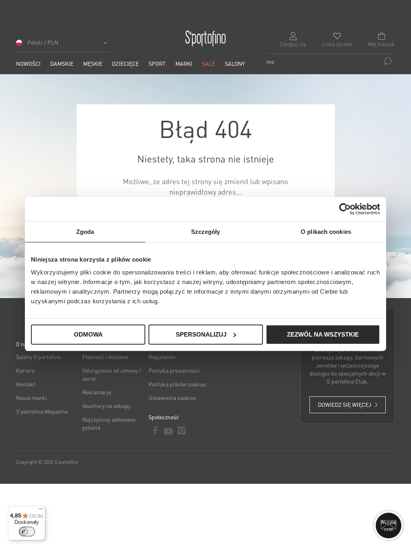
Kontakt (26, 384)
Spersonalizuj (201, 334)
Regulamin (162, 356)
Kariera (25, 370)
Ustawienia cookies (172, 397)
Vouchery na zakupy (106, 405)
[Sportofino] (205, 38)
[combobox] (331, 61)
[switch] (27, 531)
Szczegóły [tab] (205, 231)
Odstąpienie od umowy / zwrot (111, 374)
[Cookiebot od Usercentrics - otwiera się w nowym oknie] (345, 209)
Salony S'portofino (38, 356)
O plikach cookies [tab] (326, 231)
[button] (63, 45)
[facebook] (155, 430)
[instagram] (181, 430)
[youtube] (168, 430)
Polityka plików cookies (177, 384)
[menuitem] (28, 63)
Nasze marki (31, 397)
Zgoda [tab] (85, 231)
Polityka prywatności (174, 370)
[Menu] (40, 511)
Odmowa (88, 334)
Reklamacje (96, 392)
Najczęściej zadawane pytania (109, 423)
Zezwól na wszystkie (323, 334)
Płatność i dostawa (105, 356)
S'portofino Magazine (42, 411)
